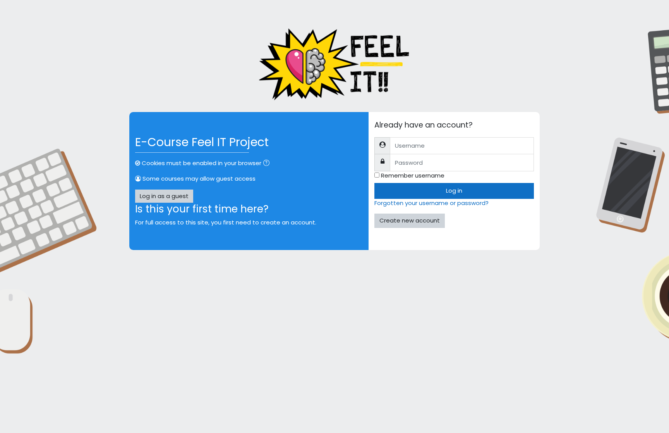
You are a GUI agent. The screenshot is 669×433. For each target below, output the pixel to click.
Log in (454, 190)
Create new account (409, 220)
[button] (268, 164)
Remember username (412, 175)
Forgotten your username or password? (431, 203)
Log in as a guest (164, 196)
